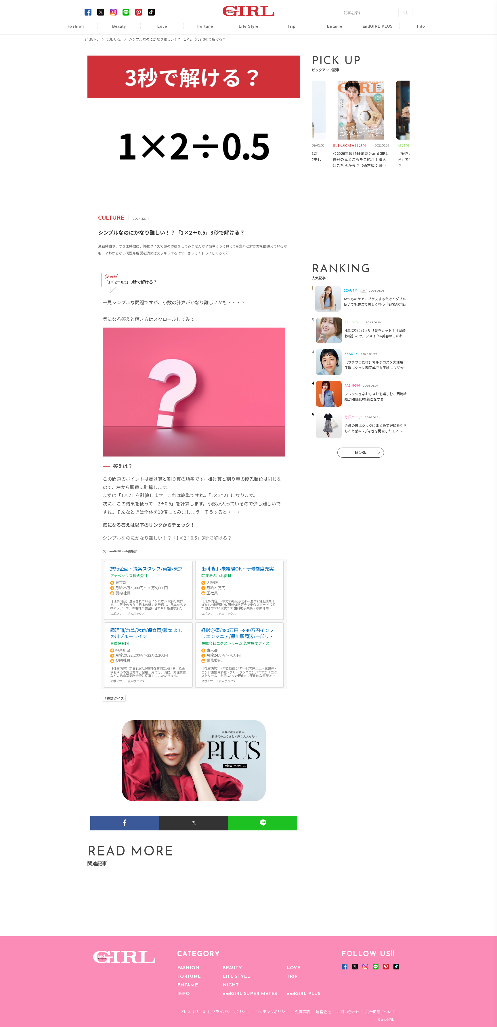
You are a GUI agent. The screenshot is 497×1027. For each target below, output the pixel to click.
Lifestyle (374, 52)
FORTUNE (189, 976)
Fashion (374, 29)
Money (244, 29)
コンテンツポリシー (272, 1011)
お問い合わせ (348, 1011)
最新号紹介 (417, 29)
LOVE (293, 968)
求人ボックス (136, 613)
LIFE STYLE (236, 976)
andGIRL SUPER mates (417, 74)
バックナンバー (417, 41)
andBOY (331, 29)
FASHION (188, 968)
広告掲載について (380, 1011)
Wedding (158, 29)
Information (374, 62)
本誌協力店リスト (417, 52)
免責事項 (302, 1011)
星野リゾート (288, 41)
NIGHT (231, 985)
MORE (360, 452)
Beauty (119, 26)
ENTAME (187, 985)
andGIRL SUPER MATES (250, 994)
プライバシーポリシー (230, 1011)
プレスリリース (193, 1011)
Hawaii (288, 29)
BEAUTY (232, 968)
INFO (183, 994)
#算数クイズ (114, 698)
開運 (201, 29)
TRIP (292, 976)
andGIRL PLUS (303, 994)
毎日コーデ (72, 29)
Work (244, 41)
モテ (158, 41)
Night (158, 52)
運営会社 (323, 1011)
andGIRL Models (417, 62)
